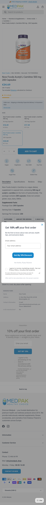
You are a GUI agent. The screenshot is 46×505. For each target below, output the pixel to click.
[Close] (42, 224)
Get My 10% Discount (23, 255)
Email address (10, 241)
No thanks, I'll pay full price (23, 262)
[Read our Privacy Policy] (39, 273)
